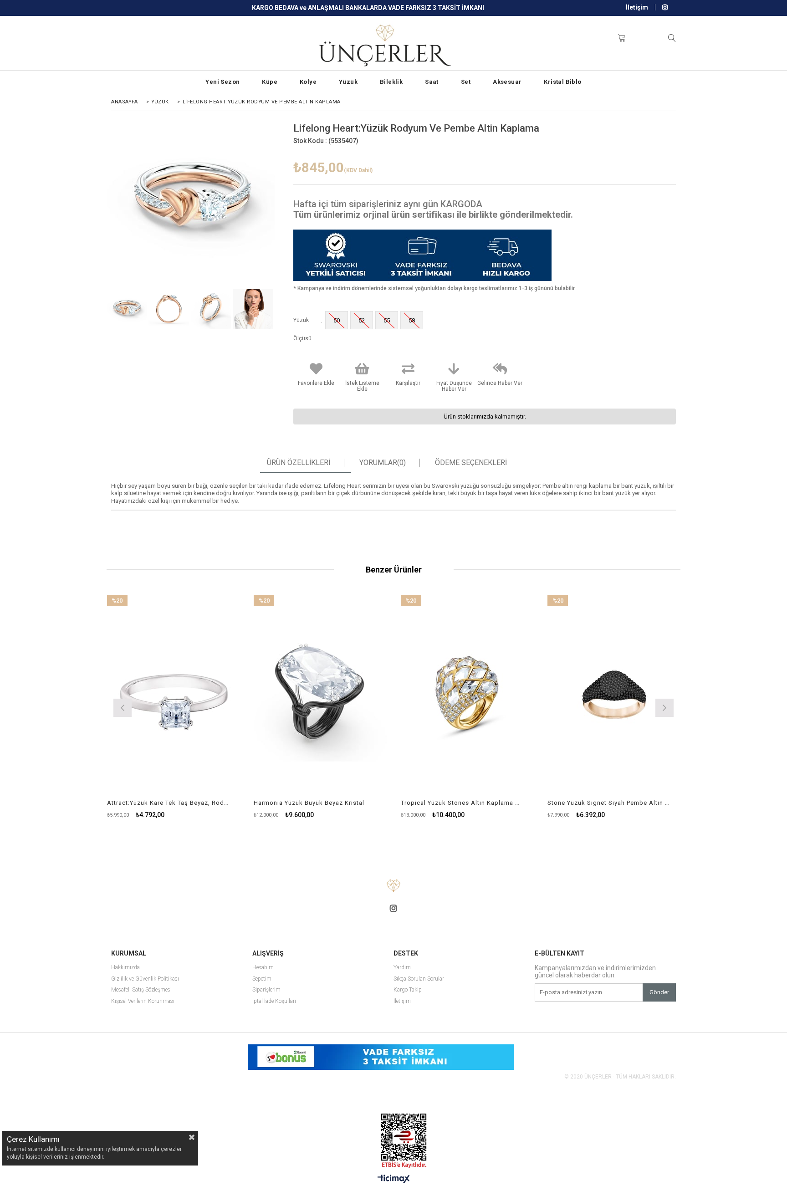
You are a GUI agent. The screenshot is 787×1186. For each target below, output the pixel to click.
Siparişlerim (266, 990)
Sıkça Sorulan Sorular (419, 979)
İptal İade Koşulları (274, 1001)
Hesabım (263, 968)
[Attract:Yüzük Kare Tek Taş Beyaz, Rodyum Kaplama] (173, 695)
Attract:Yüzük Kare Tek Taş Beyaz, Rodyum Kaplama (168, 802)
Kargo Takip (408, 990)
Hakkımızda (125, 968)
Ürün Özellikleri (298, 463)
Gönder (659, 992)
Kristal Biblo (562, 81)
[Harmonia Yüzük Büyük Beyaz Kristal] (320, 695)
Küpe (269, 81)
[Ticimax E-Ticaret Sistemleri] (394, 1179)
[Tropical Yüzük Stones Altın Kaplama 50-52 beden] (467, 695)
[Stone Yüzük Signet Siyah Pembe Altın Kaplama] (614, 695)
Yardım (402, 968)
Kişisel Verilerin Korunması (142, 1001)
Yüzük (348, 81)
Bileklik (391, 81)
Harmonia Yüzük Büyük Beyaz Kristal (309, 802)
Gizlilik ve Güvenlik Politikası (145, 979)
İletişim (637, 7)
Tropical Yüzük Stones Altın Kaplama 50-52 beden (462, 802)
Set (465, 81)
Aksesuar (507, 81)
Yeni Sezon (222, 81)
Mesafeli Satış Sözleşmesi (141, 990)
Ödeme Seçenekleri (471, 463)
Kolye (308, 81)
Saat (432, 81)
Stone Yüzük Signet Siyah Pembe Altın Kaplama (608, 802)
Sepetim (261, 979)
